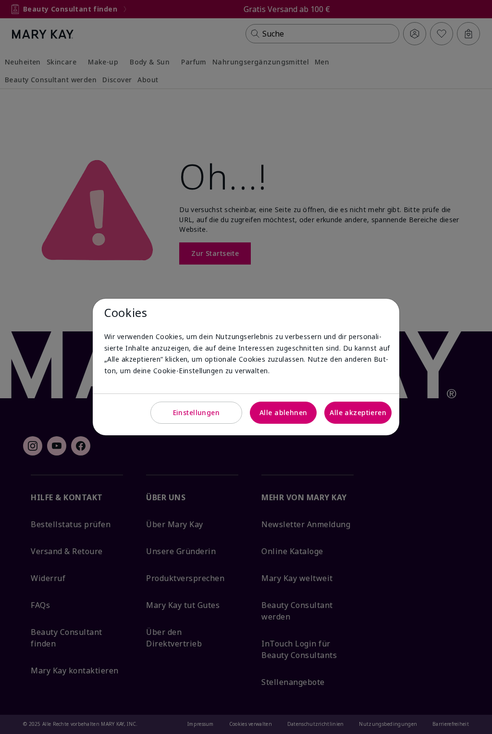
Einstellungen (196, 412)
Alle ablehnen (283, 412)
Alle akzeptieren (358, 412)
